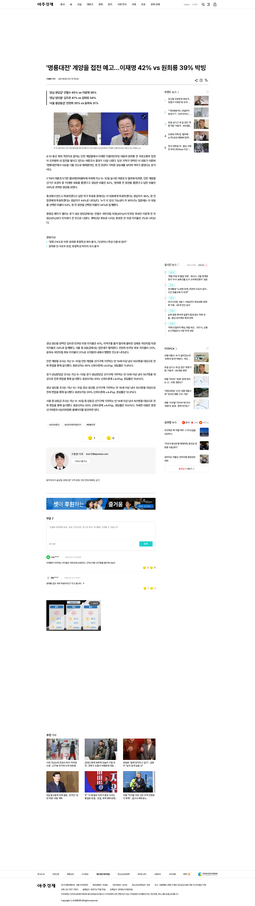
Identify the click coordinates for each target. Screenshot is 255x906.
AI (71, 4)
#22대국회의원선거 (73, 424)
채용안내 (70, 874)
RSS (185, 874)
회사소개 (40, 874)
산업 (79, 4)
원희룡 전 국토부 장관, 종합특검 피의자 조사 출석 (74, 246)
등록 (146, 544)
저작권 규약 (141, 874)
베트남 (206, 422)
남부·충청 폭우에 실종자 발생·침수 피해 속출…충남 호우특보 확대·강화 (186, 316)
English (187, 4)
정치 (110, 4)
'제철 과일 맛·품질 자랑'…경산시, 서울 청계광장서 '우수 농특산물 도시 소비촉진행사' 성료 (188, 278)
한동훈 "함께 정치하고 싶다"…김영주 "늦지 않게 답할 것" (138, 764)
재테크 (90, 4)
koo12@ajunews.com (97, 454)
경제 (100, 4)
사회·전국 (122, 4)
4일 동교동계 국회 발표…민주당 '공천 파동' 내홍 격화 (62, 797)
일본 (196, 422)
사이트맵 (172, 874)
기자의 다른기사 (81, 461)
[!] (207, 92)
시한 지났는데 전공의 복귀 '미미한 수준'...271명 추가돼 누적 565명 (61, 764)
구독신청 (55, 874)
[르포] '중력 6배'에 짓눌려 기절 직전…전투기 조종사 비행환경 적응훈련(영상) (100, 764)
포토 (143, 4)
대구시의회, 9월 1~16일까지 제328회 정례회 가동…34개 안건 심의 (187, 304)
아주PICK (169, 348)
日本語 (195, 4)
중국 (62, 4)
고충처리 (157, 874)
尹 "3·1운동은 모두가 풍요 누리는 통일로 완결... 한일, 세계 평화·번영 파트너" (100, 797)
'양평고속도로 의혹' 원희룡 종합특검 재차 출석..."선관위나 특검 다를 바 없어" (88, 241)
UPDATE (201, 265)
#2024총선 (54, 424)
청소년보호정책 (124, 874)
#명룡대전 (90, 424)
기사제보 (84, 874)
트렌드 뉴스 (170, 92)
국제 (134, 4)
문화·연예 (155, 4)
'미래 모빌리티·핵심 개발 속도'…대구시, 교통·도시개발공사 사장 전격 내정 (188, 329)
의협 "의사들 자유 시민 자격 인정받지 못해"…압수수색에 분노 (139, 797)
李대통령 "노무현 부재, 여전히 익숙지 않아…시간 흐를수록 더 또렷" (188, 291)
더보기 (178, 470)
